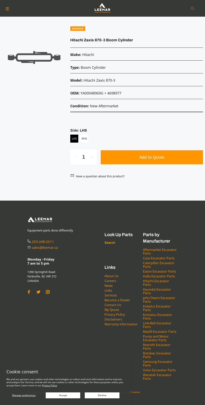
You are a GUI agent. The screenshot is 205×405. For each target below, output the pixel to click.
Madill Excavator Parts (159, 331)
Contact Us (113, 305)
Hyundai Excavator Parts (157, 291)
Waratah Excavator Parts (157, 377)
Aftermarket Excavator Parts (160, 252)
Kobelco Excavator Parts (157, 308)
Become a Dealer (117, 300)
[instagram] (48, 292)
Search (110, 242)
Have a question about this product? (100, 176)
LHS (74, 138)
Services (111, 295)
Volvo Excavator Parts (159, 370)
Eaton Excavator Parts (159, 271)
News (109, 285)
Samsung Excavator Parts (158, 363)
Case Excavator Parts (159, 258)
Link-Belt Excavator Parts (157, 325)
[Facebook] (29, 292)
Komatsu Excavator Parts (157, 317)
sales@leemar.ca (45, 247)
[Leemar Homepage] (102, 8)
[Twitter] (38, 292)
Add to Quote (152, 157)
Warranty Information (121, 324)
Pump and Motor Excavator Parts (156, 338)
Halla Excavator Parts (159, 276)
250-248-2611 (43, 241)
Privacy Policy (49, 385)
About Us (112, 276)
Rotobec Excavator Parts (157, 355)
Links (108, 290)
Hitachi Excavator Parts (156, 283)
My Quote (112, 310)
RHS (84, 138)
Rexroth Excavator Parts (157, 347)
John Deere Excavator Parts (159, 300)
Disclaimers (113, 319)
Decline (102, 395)
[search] (193, 8)
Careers (110, 281)
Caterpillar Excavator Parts (158, 265)
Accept (63, 395)
